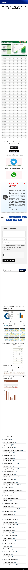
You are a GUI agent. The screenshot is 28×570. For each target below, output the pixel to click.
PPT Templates (7, 506)
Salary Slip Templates (9, 525)
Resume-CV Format (8, 522)
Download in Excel (14, 147)
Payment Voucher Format (10, 498)
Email (19, 219)
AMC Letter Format (8, 442)
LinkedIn (9, 219)
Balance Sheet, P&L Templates (12, 450)
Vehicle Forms (7, 557)
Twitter (24, 217)
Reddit (15, 219)
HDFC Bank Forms (8, 471)
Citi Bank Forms (8, 453)
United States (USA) (9, 551)
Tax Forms (6, 546)
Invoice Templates (8, 479)
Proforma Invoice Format (10, 509)
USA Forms (6, 554)
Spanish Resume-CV (9, 535)
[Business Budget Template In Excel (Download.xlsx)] (10, 401)
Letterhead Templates (9, 482)
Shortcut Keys (7, 533)
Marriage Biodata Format (10, 485)
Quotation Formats (8, 511)
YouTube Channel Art (9, 565)
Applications (7, 445)
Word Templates (8, 562)
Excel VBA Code (8, 461)
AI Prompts (6, 439)
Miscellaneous (7, 495)
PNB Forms (6, 501)
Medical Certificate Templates (12, 490)
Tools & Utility (7, 549)
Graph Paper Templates (10, 469)
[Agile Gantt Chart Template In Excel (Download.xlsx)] (18, 365)
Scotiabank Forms (8, 530)
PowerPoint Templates (10, 503)
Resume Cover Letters (9, 519)
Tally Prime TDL (8, 543)
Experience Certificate (9, 463)
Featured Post (7, 466)
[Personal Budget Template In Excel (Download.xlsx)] (14, 319)
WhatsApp (11, 217)
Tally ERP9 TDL (7, 538)
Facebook (18, 217)
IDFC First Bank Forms (9, 477)
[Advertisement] (14, 26)
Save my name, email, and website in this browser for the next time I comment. (14, 247)
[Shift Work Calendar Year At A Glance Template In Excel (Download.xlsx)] (14, 340)
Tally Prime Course (8, 541)
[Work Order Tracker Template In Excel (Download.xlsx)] (14, 374)
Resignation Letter (8, 517)
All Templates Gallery (14, 151)
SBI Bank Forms (7, 527)
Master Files (7, 487)
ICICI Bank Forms (8, 474)
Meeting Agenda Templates (11, 493)
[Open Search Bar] (26, 2)
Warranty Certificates (9, 559)
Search (22, 270)
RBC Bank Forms (8, 514)
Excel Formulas (7, 455)
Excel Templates (8, 458)
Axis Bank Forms (8, 447)
